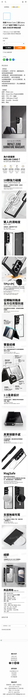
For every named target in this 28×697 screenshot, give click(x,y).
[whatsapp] (10, 59)
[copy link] (13, 59)
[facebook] (7, 59)
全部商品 (6, 7)
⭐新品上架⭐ (15, 7)
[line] (4, 59)
